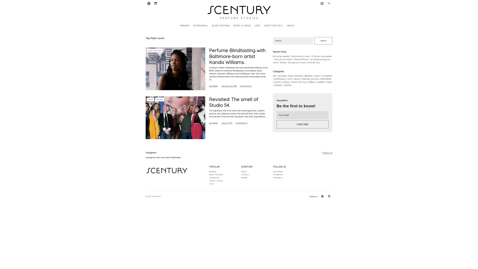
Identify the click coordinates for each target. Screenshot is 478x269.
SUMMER (320, 82)
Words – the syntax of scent (293, 62)
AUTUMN (282, 76)
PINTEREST (277, 178)
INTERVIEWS (199, 25)
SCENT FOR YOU (272, 25)
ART (274, 76)
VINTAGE (159, 100)
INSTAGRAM (278, 171)
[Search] (329, 3)
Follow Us (327, 152)
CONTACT (245, 174)
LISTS (257, 25)
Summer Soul (314, 62)
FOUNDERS (327, 76)
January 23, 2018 (229, 86)
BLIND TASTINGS (221, 25)
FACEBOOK (278, 174)
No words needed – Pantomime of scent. (291, 56)
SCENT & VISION (242, 25)
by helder (213, 86)
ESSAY (317, 76)
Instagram (155, 6)
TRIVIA (150, 100)
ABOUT (291, 25)
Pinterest (148, 6)
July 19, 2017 (226, 123)
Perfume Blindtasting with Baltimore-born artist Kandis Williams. (237, 56)
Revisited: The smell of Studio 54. (233, 102)
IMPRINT (244, 178)
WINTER (287, 85)
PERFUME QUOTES (310, 79)
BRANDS (184, 25)
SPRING (311, 82)
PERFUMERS (325, 79)
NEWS (297, 79)
